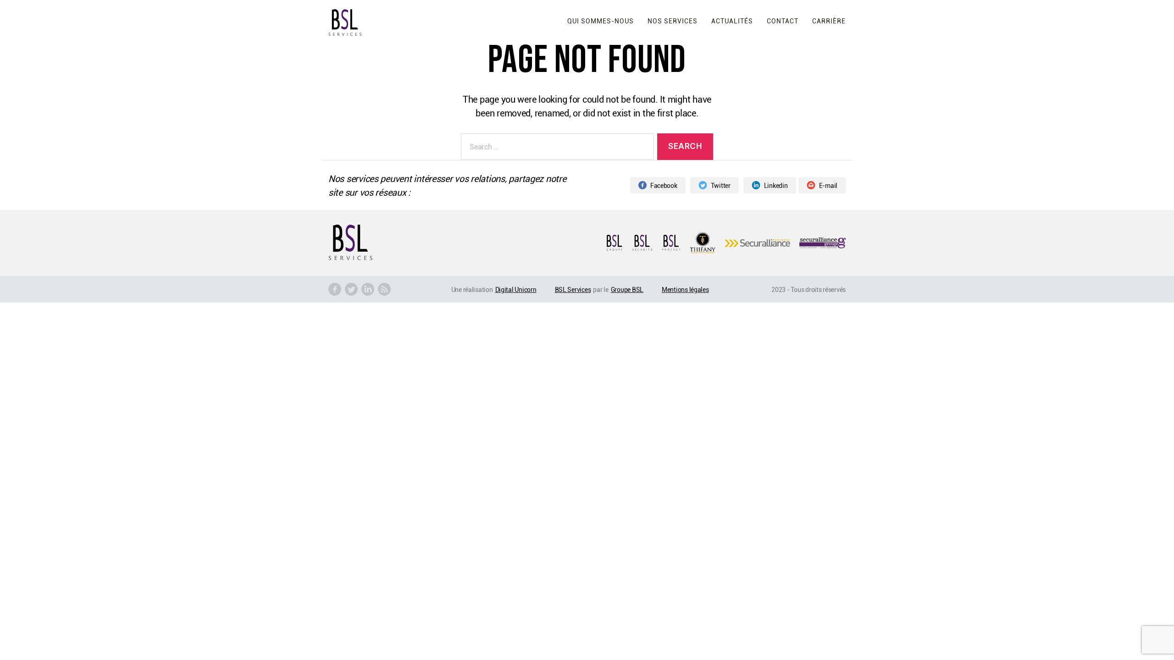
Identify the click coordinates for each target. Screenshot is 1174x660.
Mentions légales (685, 289)
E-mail (828, 185)
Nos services (673, 20)
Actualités (732, 20)
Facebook (663, 185)
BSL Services (573, 289)
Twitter (721, 185)
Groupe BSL (627, 289)
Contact (782, 20)
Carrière (829, 20)
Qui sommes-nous (600, 20)
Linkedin (776, 185)
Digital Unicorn (516, 289)
